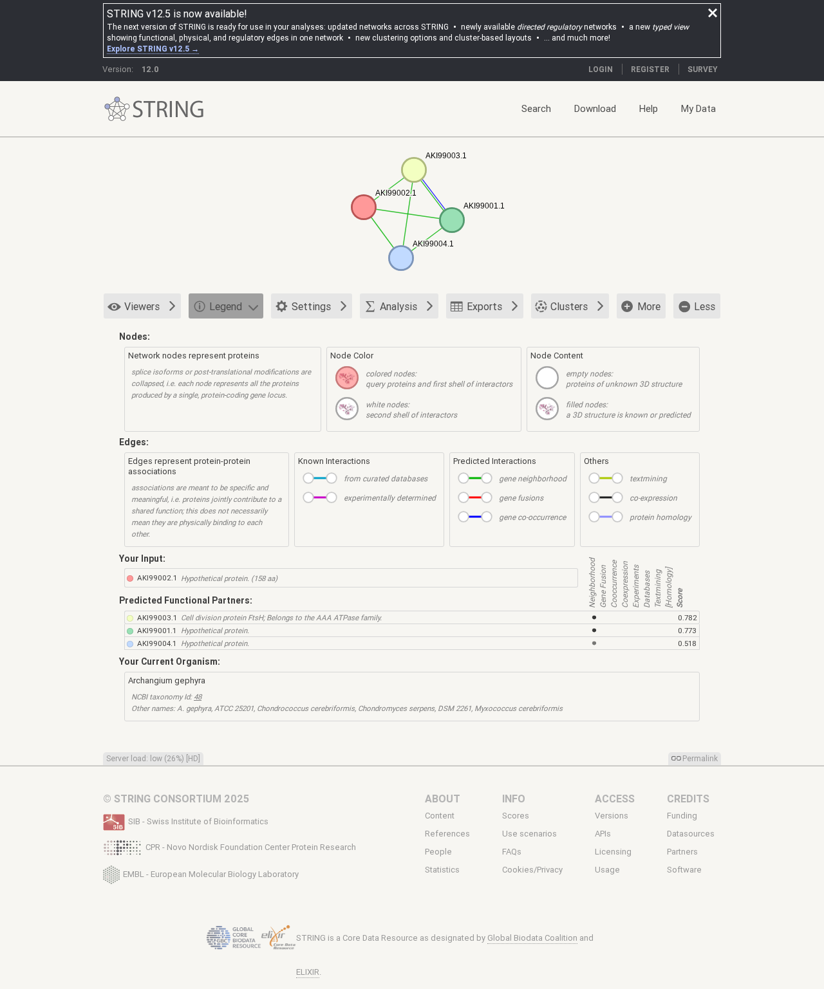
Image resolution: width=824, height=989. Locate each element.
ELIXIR (307, 971)
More (648, 306)
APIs (603, 834)
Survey (703, 69)
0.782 (687, 617)
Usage (607, 870)
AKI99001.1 (156, 630)
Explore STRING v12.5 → (153, 48)
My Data (698, 108)
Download (595, 108)
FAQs (511, 852)
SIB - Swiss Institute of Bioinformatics (198, 821)
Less (704, 306)
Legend (225, 306)
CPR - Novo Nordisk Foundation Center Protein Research (250, 847)
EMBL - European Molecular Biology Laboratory (211, 873)
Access (615, 798)
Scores (515, 815)
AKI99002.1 (157, 577)
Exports (484, 306)
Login (600, 69)
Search (536, 108)
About (442, 798)
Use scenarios (529, 834)
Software (684, 870)
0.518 (687, 643)
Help (648, 108)
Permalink (700, 758)
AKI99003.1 (157, 617)
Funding (682, 815)
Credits (688, 798)
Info (513, 798)
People (438, 852)
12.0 (150, 69)
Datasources (691, 834)
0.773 (687, 630)
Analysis (398, 306)
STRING (117, 109)
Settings (311, 306)
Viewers (142, 306)
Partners (682, 852)
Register (650, 69)
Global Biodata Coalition (532, 937)
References (447, 834)
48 (197, 696)
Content (439, 815)
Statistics (442, 870)
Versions (611, 815)
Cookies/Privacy (532, 870)
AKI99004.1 (156, 643)
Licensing (613, 852)
